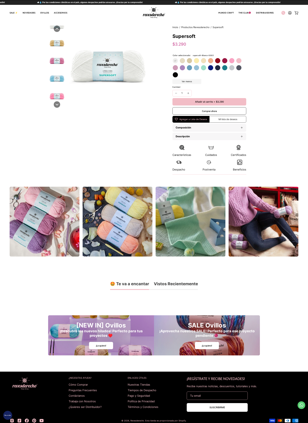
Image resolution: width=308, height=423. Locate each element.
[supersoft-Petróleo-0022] (224, 67)
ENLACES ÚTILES (137, 377)
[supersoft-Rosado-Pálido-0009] (238, 60)
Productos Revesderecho (195, 27)
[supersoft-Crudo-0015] (182, 60)
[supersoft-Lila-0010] (182, 67)
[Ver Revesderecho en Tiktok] (19, 420)
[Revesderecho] (154, 12)
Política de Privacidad (141, 401)
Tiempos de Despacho (142, 390)
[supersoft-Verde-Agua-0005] (203, 67)
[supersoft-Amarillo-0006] (196, 60)
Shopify (182, 420)
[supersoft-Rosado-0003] (231, 60)
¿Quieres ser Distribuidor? (85, 406)
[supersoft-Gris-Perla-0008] (231, 67)
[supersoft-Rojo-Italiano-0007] (217, 60)
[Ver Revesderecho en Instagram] (12, 420)
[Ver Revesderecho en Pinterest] (34, 420)
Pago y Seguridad (139, 395)
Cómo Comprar (78, 384)
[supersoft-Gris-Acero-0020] (238, 67)
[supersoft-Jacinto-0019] (189, 67)
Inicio (175, 27)
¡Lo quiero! (101, 345)
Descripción (183, 136)
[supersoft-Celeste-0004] (196, 67)
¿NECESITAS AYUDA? (80, 377)
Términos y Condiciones (143, 406)
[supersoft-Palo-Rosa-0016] (175, 67)
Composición (183, 127)
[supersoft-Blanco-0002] (175, 60)
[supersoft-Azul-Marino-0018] (217, 67)
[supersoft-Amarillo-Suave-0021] (203, 60)
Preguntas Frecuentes (83, 390)
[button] (13, 13)
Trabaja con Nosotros (82, 401)
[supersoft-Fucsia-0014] (224, 60)
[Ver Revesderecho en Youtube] (41, 420)
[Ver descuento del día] (7, 415)
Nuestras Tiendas (139, 384)
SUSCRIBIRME (217, 407)
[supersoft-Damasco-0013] (210, 60)
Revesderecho (137, 420)
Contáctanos (77, 395)
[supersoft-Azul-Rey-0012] (210, 67)
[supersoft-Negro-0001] (175, 74)
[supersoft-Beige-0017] (189, 60)
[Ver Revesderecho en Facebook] (26, 420)
